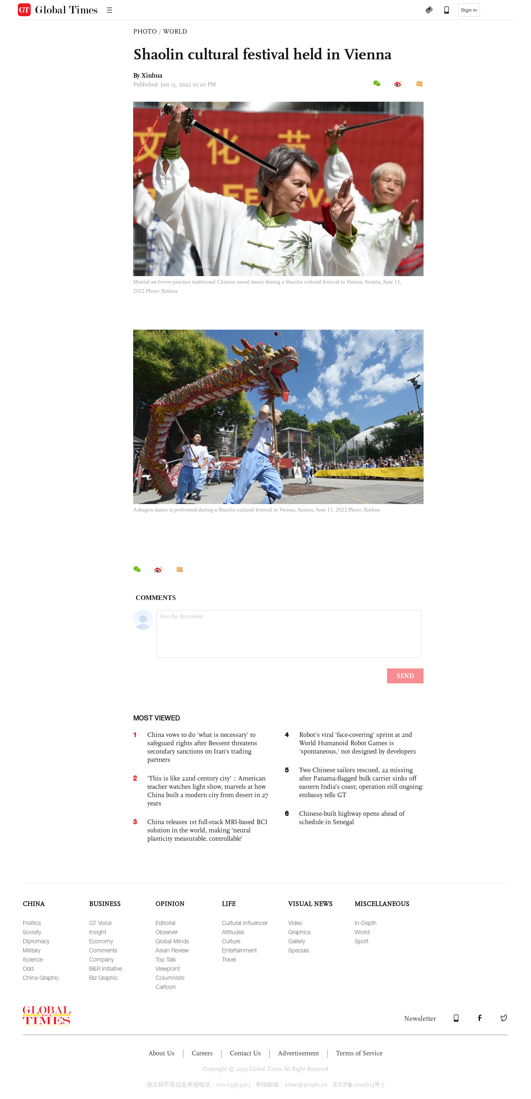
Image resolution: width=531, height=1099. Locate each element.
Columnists (170, 977)
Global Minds (172, 941)
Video (295, 922)
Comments (103, 950)
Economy (101, 941)
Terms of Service (359, 1053)
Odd (28, 968)
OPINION (170, 904)
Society (32, 931)
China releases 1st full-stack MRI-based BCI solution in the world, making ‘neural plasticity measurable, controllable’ (207, 830)
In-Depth (366, 922)
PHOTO (145, 31)
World (362, 931)
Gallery (296, 941)
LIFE (229, 904)
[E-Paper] (429, 10)
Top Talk (166, 959)
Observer (167, 931)
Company (101, 959)
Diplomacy (36, 941)
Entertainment (239, 950)
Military (31, 950)
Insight (97, 931)
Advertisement (298, 1053)
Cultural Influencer (245, 922)
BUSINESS (105, 904)
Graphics (299, 931)
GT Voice (100, 922)
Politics (32, 922)
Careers (202, 1053)
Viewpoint (168, 968)
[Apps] (443, 10)
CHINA (34, 904)
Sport (361, 941)
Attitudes (233, 931)
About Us (162, 1053)
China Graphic (41, 977)
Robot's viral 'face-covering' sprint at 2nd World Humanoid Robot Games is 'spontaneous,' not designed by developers (357, 743)
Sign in (469, 10)
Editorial (165, 922)
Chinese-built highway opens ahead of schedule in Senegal (351, 818)
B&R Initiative (105, 968)
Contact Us (245, 1053)
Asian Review (172, 950)
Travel (229, 959)
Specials (298, 950)
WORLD (175, 31)
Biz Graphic (103, 977)
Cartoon (166, 986)
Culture (231, 941)
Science (33, 959)
